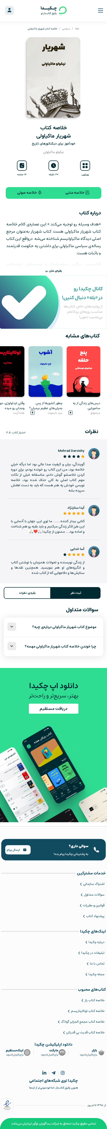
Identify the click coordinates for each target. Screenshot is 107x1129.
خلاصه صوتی (27, 193)
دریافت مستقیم (53, 708)
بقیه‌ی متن (55, 271)
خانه (77, 28)
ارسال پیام (13, 849)
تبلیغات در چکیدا (93, 953)
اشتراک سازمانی (94, 884)
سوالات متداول (94, 895)
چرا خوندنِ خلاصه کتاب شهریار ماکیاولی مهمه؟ (60, 646)
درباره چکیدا (97, 942)
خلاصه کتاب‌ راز (95, 1000)
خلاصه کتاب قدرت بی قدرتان (85, 1032)
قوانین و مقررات (94, 905)
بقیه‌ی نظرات (27, 593)
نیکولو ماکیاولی (53, 152)
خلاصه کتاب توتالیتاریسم (88, 1011)
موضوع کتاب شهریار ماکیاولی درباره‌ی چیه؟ (64, 627)
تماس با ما (97, 964)
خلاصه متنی (75, 193)
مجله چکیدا (97, 974)
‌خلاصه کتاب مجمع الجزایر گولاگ (83, 1022)
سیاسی (66, 28)
